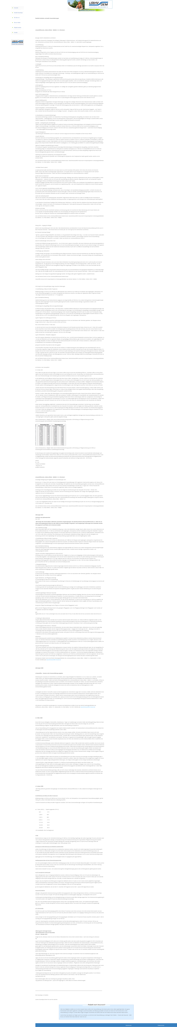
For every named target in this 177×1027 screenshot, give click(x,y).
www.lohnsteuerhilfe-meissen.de (53, 659)
